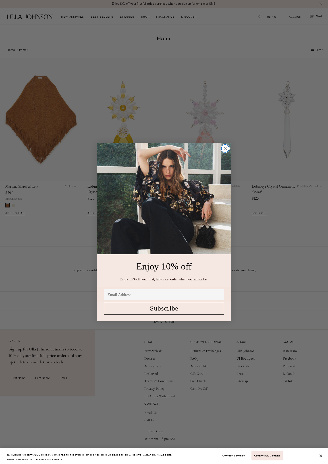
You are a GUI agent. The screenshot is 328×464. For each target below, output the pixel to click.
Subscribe (164, 308)
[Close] (321, 456)
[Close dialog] (225, 148)
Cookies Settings (233, 455)
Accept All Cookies (267, 455)
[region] (164, 456)
